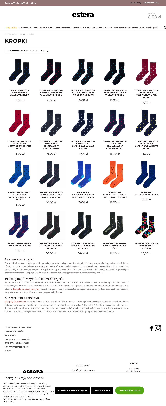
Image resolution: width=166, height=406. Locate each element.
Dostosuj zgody (102, 390)
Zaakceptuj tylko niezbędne (72, 390)
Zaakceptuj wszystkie (129, 390)
